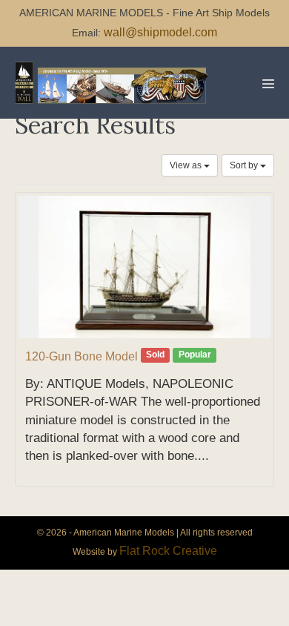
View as (187, 165)
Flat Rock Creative (168, 550)
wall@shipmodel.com (160, 32)
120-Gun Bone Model (81, 356)
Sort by (245, 165)
